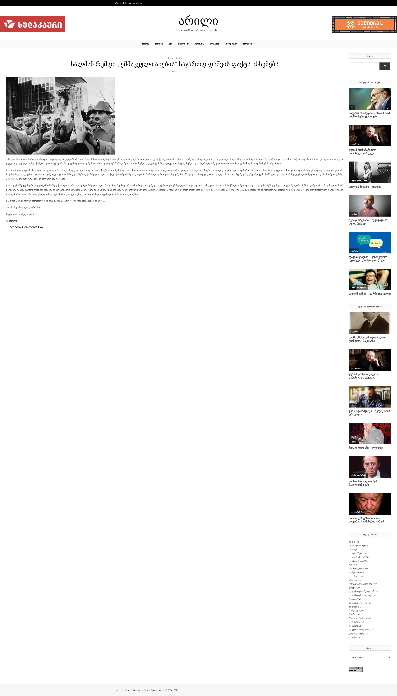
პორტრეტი (354, 610)
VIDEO (352, 549)
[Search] (384, 66)
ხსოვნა (352, 637)
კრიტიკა (199, 43)
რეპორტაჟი (354, 622)
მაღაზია (247, 43)
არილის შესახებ (123, 3)
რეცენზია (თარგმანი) (359, 629)
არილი (198, 20)
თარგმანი (183, 43)
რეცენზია (215, 43)
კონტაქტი (138, 3)
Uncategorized (356, 545)
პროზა (145, 43)
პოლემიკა (354, 606)
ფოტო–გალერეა (357, 633)
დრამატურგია (356, 561)
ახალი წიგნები (356, 557)
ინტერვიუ (231, 43)
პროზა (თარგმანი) (358, 618)
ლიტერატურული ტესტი (360, 595)
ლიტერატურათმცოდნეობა (362, 591)
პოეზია (159, 43)
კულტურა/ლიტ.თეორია (360, 583)
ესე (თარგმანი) (356, 568)
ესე (170, 43)
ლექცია (353, 587)
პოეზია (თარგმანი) (358, 602)
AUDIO (352, 542)
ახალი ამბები (175, 58)
